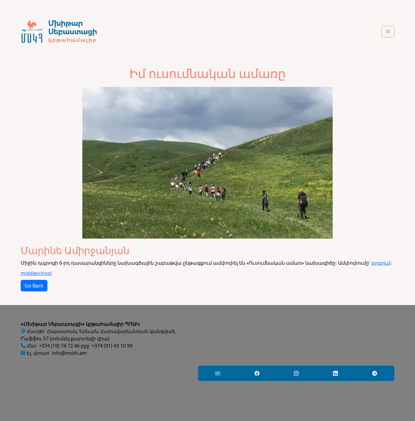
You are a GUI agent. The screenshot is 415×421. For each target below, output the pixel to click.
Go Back (34, 285)
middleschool (36, 273)
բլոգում (380, 263)
